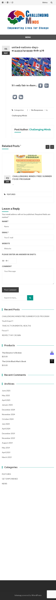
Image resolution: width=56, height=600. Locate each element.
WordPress (37, 595)
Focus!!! (5, 330)
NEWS (4, 483)
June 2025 (6, 390)
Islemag (18, 595)
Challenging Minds (19, 116)
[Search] (30, 297)
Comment (7, 266)
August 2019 (7, 443)
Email (5, 232)
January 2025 (7, 405)
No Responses (37, 110)
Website (6, 243)
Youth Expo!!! (7, 321)
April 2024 (6, 428)
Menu (45, 2)
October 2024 (8, 419)
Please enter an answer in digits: (19, 254)
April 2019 (6, 452)
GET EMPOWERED (10, 479)
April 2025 (6, 400)
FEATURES (11, 194)
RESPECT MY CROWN (11, 335)
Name (5, 221)
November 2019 (8, 438)
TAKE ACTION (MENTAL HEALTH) (16, 326)
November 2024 (8, 414)
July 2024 (6, 424)
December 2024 (8, 410)
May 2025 (6, 395)
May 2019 (6, 448)
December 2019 (8, 433)
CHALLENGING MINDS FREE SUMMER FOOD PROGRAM (25, 316)
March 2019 (7, 457)
